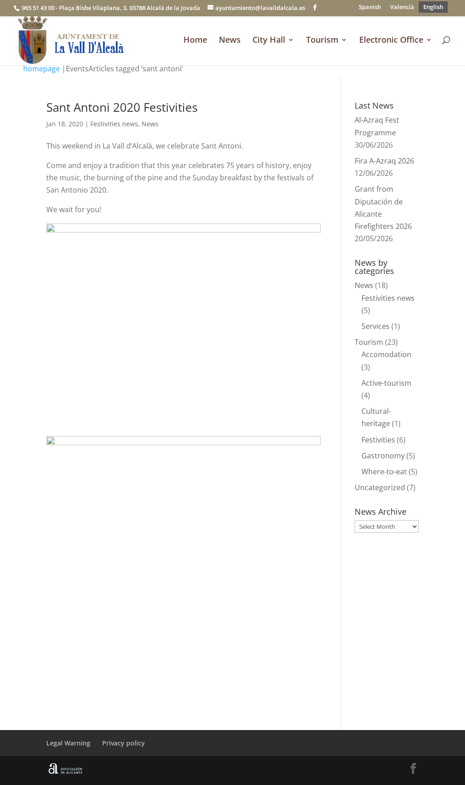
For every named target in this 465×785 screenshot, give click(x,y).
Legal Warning (68, 743)
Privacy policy (123, 743)
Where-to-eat (384, 472)
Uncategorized (380, 487)
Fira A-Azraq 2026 (384, 161)
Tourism (322, 40)
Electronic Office (391, 40)
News (230, 40)
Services (375, 326)
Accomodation (386, 354)
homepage (41, 69)
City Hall (268, 40)
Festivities (378, 440)
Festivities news (114, 123)
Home (195, 40)
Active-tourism (386, 383)
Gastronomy (383, 456)
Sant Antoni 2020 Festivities (122, 107)
